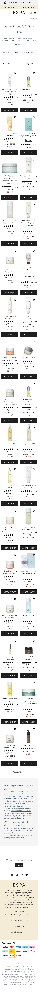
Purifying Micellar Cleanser (28, 445)
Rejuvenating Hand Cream (28, 317)
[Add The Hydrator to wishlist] (33, 729)
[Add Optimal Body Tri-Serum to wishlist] (15, 469)
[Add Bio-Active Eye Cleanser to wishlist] (33, 599)
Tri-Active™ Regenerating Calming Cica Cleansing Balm (28, 702)
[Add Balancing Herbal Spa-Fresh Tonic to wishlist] (33, 510)
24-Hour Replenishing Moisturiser (9, 269)
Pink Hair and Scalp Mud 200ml (28, 486)
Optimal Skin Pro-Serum (28, 90)
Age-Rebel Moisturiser (28, 658)
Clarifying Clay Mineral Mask (10, 746)
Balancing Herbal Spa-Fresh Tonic (28, 528)
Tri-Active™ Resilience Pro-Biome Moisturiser (9, 529)
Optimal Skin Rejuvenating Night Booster (28, 401)
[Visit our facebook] (11, 874)
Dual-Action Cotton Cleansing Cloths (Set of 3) (28, 573)
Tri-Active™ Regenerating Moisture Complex (9, 401)
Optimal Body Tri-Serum (10, 486)
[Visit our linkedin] (26, 874)
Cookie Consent (19, 911)
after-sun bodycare (17, 838)
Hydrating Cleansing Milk (28, 177)
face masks (26, 835)
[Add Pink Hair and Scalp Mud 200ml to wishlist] (33, 469)
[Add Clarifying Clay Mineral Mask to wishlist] (15, 729)
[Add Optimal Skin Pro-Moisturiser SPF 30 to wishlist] (15, 341)
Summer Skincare (10, 53)
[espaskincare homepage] (19, 12)
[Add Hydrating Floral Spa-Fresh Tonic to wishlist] (15, 204)
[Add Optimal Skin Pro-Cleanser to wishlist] (15, 117)
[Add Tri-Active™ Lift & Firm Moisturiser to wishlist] (15, 555)
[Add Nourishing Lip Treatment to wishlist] (15, 640)
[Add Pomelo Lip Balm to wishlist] (33, 341)
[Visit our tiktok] (21, 874)
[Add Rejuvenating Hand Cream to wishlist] (33, 300)
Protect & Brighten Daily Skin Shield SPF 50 (9, 91)
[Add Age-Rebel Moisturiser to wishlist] (33, 640)
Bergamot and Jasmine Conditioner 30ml (28, 269)
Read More (19, 44)
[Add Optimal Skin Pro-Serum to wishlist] (33, 73)
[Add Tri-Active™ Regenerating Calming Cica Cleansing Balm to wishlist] (33, 682)
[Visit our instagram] (16, 874)
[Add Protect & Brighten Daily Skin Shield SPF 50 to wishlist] (15, 73)
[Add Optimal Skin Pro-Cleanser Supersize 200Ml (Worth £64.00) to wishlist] (33, 204)
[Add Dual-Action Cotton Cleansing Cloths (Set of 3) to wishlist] (33, 555)
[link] (31, 13)
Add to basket (10, 110)
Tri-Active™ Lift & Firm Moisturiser (10, 572)
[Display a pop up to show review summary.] (17, 97)
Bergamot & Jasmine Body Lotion (9, 317)
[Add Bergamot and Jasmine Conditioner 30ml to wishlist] (33, 251)
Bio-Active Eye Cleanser (28, 616)
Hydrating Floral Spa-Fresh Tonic (9, 221)
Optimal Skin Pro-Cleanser (10, 134)
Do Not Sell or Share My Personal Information (19, 915)
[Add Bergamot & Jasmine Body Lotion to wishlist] (15, 300)
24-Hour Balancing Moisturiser (9, 616)
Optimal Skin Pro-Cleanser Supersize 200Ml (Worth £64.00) (28, 224)
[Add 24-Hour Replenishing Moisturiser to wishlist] (15, 251)
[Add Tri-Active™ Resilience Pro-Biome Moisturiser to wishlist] (15, 510)
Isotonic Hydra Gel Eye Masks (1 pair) (28, 134)
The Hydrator (28, 745)
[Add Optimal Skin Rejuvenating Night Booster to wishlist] (33, 383)
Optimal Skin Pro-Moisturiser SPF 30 (9, 359)
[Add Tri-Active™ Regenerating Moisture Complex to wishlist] (15, 383)
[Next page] (24, 772)
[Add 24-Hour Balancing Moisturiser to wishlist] (15, 599)
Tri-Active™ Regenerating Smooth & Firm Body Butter (10, 179)
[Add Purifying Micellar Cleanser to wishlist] (33, 427)
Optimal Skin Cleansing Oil (9, 445)
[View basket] (35, 13)
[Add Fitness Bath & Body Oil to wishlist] (15, 682)
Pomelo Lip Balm (28, 358)
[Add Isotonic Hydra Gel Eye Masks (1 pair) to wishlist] (33, 117)
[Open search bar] (6, 13)
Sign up (19, 865)
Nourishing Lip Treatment (10, 658)
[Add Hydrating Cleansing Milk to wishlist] (33, 159)
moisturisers (11, 835)
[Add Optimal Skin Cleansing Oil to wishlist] (15, 427)
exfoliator (12, 801)
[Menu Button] (2, 13)
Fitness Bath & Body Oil (10, 700)
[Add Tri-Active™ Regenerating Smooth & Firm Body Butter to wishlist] (15, 159)
